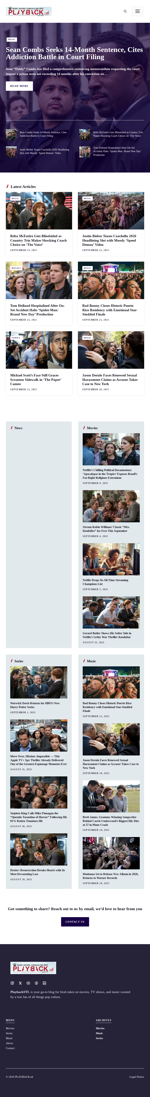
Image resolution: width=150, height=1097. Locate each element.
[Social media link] (12, 983)
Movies (16, 268)
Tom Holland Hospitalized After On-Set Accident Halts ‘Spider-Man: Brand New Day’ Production (117, 151)
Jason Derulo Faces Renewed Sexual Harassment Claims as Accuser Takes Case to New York (110, 379)
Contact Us (75, 921)
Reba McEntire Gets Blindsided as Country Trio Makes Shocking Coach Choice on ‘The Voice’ (38, 240)
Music (12, 39)
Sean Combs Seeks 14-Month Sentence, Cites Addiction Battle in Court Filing (74, 53)
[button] (125, 11)
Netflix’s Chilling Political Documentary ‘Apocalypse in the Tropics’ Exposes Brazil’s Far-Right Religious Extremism (110, 473)
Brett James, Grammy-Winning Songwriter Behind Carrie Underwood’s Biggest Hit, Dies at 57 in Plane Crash (111, 821)
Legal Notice (137, 1076)
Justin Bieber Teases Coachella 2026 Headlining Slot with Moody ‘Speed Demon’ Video (109, 240)
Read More (19, 86)
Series (16, 338)
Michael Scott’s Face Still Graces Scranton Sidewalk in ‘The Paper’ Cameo (35, 379)
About (9, 1043)
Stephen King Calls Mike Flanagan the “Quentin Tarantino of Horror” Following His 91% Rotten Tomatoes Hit (38, 817)
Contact (10, 1048)
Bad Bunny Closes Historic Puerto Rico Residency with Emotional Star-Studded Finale (109, 310)
